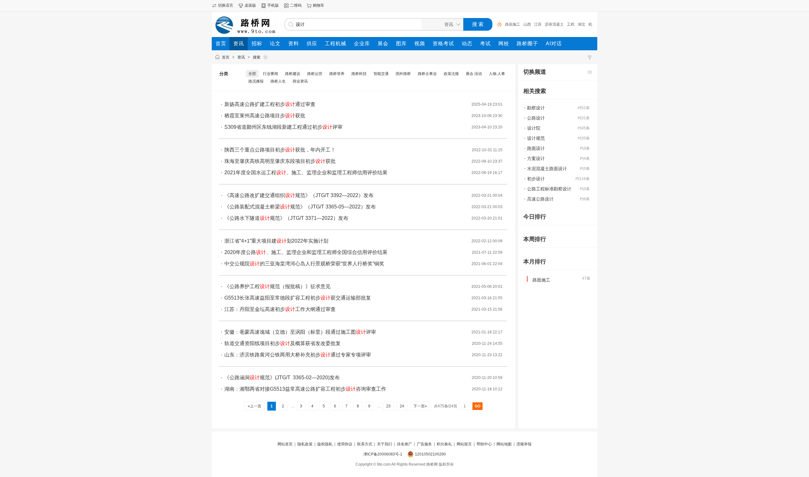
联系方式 (364, 444)
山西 (527, 24)
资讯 (241, 57)
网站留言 (464, 444)
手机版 (273, 5)
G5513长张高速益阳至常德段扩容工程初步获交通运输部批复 (297, 297)
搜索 (256, 57)
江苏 (538, 24)
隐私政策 (305, 444)
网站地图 (504, 444)
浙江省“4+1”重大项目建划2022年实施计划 (276, 241)
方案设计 (536, 158)
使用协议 (344, 444)
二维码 (295, 5)
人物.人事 (497, 73)
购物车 (318, 5)
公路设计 (536, 118)
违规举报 (524, 444)
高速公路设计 (540, 198)
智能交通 (381, 73)
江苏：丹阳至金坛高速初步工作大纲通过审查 (280, 309)
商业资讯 (300, 81)
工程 (571, 24)
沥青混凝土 (554, 24)
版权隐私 (324, 444)
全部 (252, 73)
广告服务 (424, 444)
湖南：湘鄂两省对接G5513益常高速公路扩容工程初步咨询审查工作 (305, 389)
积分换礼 (444, 444)
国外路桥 (403, 73)
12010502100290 (430, 454)
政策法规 (451, 73)
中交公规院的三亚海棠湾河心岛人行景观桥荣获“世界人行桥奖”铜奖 (304, 263)
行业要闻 (270, 73)
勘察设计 (536, 107)
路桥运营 (314, 73)
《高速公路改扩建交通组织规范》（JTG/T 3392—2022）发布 (299, 195)
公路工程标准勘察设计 (549, 188)
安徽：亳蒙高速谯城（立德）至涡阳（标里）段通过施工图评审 (300, 332)
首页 (225, 57)
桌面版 (250, 5)
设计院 (533, 128)
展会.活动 (474, 73)
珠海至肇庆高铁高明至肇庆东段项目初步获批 (280, 161)
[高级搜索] (497, 24)
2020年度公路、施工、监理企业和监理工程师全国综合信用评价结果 (305, 252)
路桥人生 (278, 81)
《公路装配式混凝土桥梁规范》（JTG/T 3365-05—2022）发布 (300, 206)
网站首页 (285, 444)
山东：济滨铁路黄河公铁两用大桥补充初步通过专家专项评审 (297, 354)
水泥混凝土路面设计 (547, 168)
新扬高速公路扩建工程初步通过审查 (269, 104)
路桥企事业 (427, 73)
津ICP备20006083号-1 (382, 454)
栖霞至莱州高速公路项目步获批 (264, 115)
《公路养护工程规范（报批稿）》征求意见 (277, 286)
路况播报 (256, 81)
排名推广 (404, 444)
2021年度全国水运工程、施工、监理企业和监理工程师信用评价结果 (305, 172)
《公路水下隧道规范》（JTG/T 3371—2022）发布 (286, 218)
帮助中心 (484, 444)
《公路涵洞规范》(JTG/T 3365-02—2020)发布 (282, 377)
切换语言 (225, 5)
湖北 (581, 24)
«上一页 (254, 406)
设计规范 (536, 138)
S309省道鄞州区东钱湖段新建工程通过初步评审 (283, 127)
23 (388, 406)
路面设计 (536, 148)
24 (402, 406)
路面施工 (512, 24)
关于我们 (384, 444)
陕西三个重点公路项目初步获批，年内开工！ (280, 149)
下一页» (420, 406)
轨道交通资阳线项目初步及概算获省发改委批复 (282, 343)
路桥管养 (336, 73)
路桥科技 (359, 73)
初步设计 (536, 178)
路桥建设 (292, 73)
